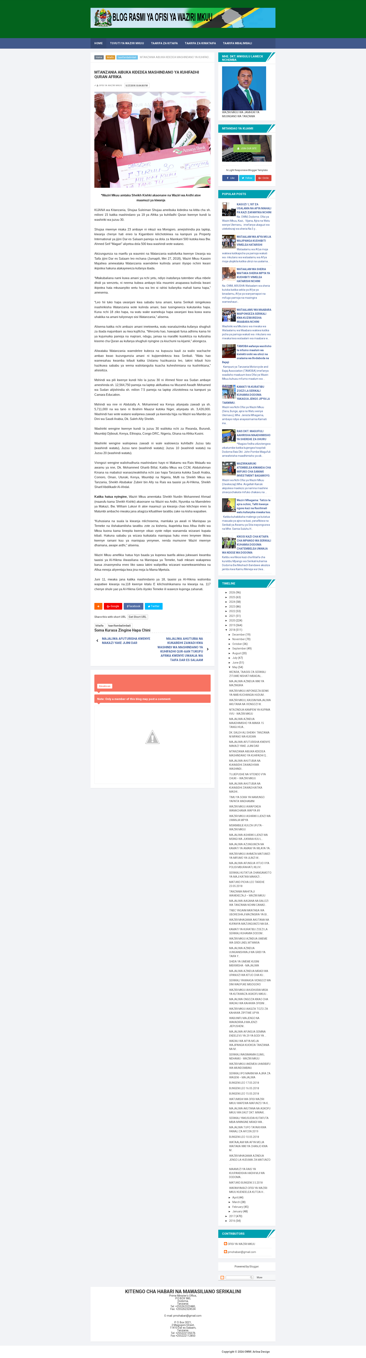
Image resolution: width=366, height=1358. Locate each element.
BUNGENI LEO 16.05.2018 (244, 1088)
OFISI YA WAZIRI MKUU (241, 1244)
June (235, 662)
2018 (232, 629)
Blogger (254, 1266)
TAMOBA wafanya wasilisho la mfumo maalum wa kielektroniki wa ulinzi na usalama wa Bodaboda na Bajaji (246, 354)
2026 (232, 592)
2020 (232, 620)
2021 (232, 615)
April (235, 1197)
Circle (265, 178)
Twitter (155, 606)
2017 (232, 1216)
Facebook (134, 606)
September (239, 648)
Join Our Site (248, 148)
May (235, 667)
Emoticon (104, 686)
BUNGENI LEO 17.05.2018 (244, 1082)
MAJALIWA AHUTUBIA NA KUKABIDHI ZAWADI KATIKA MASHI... (245, 787)
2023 (232, 606)
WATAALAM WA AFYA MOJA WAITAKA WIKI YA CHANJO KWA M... (248, 1146)
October (237, 643)
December (239, 634)
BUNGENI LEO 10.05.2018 (244, 1136)
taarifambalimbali (127, 57)
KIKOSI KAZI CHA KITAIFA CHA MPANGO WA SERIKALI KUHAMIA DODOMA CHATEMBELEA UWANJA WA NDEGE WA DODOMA (246, 544)
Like (232, 178)
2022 (232, 611)
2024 (232, 601)
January (237, 1211)
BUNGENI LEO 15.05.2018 (244, 1093)
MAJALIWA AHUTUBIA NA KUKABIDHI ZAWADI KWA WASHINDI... (245, 764)
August (237, 653)
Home (99, 57)
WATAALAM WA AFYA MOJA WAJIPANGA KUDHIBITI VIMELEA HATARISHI (254, 240)
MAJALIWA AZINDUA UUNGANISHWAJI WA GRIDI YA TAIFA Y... (247, 952)
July (235, 657)
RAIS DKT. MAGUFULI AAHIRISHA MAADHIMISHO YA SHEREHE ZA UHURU (253, 435)
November (239, 639)
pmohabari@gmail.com (242, 1252)
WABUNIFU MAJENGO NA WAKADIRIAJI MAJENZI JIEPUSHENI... (244, 1022)
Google (114, 606)
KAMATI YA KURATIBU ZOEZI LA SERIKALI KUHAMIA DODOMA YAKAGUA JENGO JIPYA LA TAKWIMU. (246, 394)
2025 (232, 597)
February (238, 1206)
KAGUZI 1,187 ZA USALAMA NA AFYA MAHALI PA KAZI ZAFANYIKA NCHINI (254, 208)
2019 (232, 625)
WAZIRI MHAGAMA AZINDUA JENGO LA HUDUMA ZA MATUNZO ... (249, 1159)
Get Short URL (137, 616)
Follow (248, 178)
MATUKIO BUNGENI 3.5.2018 (246, 1182)
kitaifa (110, 57)
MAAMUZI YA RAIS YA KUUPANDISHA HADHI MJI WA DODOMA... (247, 1173)
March (236, 1202)
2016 (232, 1220)
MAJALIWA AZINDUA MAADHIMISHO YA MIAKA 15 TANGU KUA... (246, 723)
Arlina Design (261, 1351)
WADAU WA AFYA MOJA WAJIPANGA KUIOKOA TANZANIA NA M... (249, 1045)
